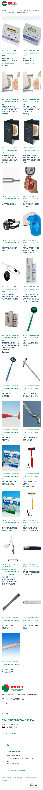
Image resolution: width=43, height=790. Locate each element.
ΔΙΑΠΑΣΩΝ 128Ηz (9, 204)
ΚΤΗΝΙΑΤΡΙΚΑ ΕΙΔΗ (11, 574)
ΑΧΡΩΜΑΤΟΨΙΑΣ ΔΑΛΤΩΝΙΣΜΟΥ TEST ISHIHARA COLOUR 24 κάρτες (11, 158)
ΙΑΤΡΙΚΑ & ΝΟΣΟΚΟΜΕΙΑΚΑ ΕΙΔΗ (28, 10)
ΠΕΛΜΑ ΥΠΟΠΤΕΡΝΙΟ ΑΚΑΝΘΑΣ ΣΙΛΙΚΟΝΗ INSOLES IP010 (31, 250)
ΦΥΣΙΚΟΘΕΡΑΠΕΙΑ (31, 201)
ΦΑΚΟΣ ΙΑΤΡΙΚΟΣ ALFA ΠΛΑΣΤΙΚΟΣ (31, 573)
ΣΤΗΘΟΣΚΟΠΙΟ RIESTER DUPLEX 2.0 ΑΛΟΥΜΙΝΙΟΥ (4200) (10, 296)
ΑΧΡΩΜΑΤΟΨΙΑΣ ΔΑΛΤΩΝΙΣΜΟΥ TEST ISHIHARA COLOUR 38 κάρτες (31, 158)
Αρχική (4, 10)
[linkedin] (7, 703)
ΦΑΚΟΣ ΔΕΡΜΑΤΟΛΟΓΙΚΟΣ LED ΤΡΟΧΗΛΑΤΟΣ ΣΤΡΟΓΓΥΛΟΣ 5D (9, 580)
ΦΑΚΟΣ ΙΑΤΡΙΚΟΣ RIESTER (8, 626)
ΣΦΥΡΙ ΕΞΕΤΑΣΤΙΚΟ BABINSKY (30, 344)
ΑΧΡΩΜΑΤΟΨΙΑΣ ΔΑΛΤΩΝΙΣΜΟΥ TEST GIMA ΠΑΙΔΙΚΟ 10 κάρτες (31, 110)
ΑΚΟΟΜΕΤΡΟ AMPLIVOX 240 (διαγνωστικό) (29, 60)
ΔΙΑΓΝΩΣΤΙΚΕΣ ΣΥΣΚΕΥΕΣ (10, 50)
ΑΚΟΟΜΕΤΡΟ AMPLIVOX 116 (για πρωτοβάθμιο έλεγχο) (9, 61)
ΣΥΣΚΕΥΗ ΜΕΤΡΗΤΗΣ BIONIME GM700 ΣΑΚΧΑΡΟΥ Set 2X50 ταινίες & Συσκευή (31, 297)
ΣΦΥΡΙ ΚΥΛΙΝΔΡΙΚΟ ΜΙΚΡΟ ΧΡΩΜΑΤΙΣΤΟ (31, 529)
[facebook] (3, 703)
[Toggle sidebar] (21, 18)
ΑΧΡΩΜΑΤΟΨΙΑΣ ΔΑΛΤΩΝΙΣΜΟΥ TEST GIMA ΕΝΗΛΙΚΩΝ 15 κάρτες (10, 110)
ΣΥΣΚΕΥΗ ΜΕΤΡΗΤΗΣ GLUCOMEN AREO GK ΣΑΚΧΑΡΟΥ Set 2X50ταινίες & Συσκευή (10, 347)
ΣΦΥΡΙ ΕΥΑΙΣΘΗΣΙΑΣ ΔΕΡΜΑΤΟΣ (30, 439)
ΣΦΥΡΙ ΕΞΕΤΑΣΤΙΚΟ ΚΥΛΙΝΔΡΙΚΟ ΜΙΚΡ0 (30, 395)
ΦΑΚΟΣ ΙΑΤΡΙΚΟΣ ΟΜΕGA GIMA (8, 670)
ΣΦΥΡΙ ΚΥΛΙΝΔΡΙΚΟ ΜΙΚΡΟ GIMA (9, 529)
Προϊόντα (12, 10)
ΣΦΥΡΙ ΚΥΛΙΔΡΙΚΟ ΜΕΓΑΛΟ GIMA (9, 483)
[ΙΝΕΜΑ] (9, 3)
